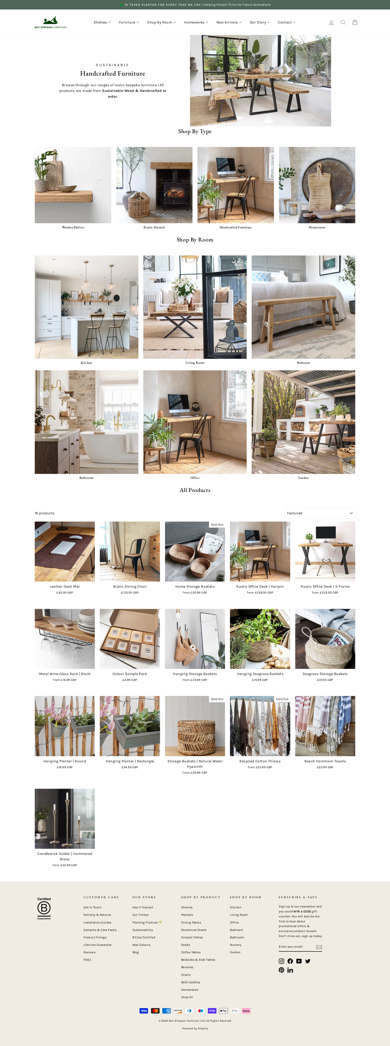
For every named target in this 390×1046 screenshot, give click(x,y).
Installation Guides (97, 922)
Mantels (187, 914)
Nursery (235, 944)
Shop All (187, 997)
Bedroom (236, 930)
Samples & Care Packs (100, 930)
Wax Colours (141, 944)
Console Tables (192, 937)
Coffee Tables (191, 952)
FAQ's (87, 959)
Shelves (187, 907)
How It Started (142, 907)
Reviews (89, 952)
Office (234, 922)
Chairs (185, 974)
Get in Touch (93, 907)
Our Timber (140, 914)
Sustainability (142, 930)
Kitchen (235, 907)
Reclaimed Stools (194, 930)
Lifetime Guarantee (97, 944)
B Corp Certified (143, 937)
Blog (135, 952)
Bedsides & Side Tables (198, 959)
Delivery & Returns (97, 914)
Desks (185, 944)
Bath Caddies (190, 982)
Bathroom (237, 937)
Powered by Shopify (195, 1028)
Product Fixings (95, 937)
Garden (235, 952)
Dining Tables (191, 922)
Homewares (189, 989)
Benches (187, 967)
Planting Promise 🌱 (147, 922)
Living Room (239, 914)
